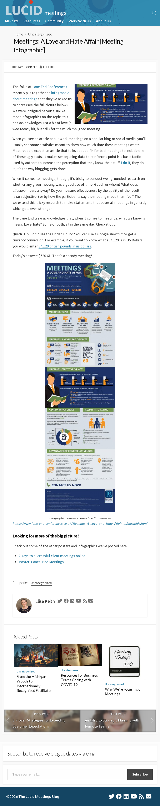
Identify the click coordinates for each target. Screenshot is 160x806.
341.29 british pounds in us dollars (65, 246)
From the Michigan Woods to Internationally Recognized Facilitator (34, 683)
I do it (125, 162)
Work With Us (80, 21)
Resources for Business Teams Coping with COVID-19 (79, 680)
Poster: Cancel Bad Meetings (41, 561)
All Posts (12, 21)
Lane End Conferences (49, 86)
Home (18, 34)
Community (54, 21)
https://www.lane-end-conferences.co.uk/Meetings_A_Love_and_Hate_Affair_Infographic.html (80, 523)
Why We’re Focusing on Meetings (123, 691)
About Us (103, 21)
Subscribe (140, 774)
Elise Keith (50, 67)
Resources (32, 21)
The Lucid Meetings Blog (38, 796)
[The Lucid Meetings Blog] (36, 8)
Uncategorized (40, 34)
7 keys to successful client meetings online (52, 555)
